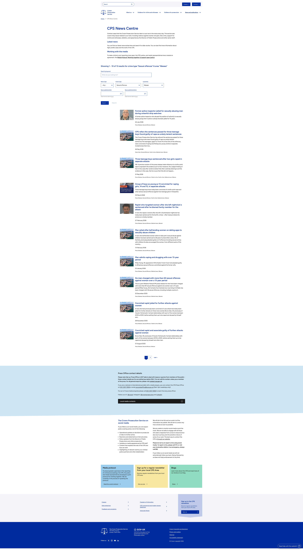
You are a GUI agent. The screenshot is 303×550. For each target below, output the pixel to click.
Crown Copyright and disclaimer (179, 529)
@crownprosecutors (147, 395)
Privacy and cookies (175, 532)
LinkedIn (159, 395)
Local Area (145, 81)
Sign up (185, 512)
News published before (131, 90)
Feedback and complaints (109, 509)
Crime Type (118, 81)
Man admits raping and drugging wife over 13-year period (157, 258)
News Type (104, 81)
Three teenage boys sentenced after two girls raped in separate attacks (158, 160)
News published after (106, 90)
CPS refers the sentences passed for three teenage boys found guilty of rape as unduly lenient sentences (158, 133)
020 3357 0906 (125, 387)
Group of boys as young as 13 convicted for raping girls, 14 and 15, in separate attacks (157, 185)
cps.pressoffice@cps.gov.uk (144, 387)
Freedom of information (146, 502)
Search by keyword (106, 71)
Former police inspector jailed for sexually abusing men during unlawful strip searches (159, 112)
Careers (104, 502)
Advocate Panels (144, 510)
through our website (163, 439)
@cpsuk (130, 395)
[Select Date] (121, 93)
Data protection (106, 505)
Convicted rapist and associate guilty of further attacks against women (159, 331)
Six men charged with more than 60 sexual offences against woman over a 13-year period (157, 279)
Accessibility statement (176, 537)
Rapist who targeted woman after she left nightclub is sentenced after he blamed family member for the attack (158, 207)
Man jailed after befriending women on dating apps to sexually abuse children (158, 231)
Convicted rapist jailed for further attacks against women (156, 304)
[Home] (108, 12)
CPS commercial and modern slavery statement (150, 506)
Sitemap (172, 535)
